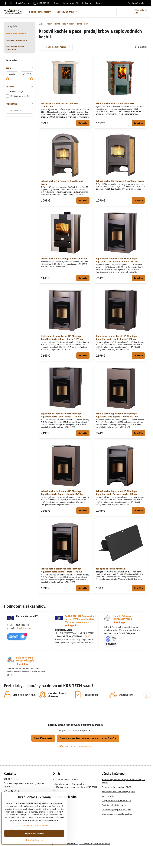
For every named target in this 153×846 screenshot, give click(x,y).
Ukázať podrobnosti (34, 840)
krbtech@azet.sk (23, 628)
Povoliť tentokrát (43, 738)
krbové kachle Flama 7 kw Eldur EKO (115, 103)
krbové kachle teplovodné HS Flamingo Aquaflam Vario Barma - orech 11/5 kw (61, 570)
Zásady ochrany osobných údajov (94, 843)
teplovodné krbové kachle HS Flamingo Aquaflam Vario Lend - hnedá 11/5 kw (61, 415)
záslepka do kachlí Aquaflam (111, 568)
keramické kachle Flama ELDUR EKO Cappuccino (59, 105)
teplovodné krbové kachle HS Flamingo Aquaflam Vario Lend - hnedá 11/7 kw (116, 337)
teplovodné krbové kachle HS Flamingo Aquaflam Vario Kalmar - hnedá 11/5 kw (62, 337)
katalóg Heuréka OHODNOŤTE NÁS (25, 659)
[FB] (6, 3)
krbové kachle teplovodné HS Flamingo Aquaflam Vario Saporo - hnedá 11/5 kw (62, 492)
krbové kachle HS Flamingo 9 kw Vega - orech (120, 181)
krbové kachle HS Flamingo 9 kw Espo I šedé (64, 258)
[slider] (7, 78)
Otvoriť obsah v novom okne (76, 746)
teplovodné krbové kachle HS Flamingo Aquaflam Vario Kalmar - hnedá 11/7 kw (117, 260)
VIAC (88, 636)
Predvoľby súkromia (68, 843)
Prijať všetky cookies (34, 833)
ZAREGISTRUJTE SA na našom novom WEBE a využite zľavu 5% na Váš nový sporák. (80, 619)
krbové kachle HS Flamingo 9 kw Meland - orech (63, 182)
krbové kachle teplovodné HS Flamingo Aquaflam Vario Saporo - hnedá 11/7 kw (117, 415)
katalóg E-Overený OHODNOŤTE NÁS (123, 618)
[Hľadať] (121, 11)
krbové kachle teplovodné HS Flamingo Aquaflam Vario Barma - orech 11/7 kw (116, 492)
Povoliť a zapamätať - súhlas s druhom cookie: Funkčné (88, 738)
